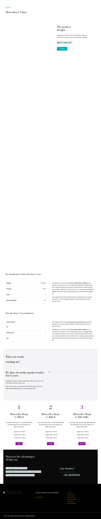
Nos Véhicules (71, 497)
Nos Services (70, 495)
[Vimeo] (92, 516)
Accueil (69, 492)
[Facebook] (88, 516)
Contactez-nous (71, 499)
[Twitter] (90, 516)
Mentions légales (71, 503)
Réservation (70, 501)
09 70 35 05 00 (39, 497)
